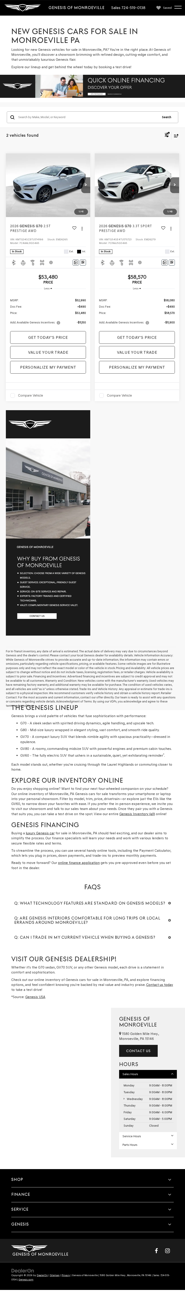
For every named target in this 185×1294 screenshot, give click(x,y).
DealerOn (42, 1275)
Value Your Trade (48, 352)
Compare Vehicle (30, 395)
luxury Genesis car (40, 833)
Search (166, 117)
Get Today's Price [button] (48, 337)
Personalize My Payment (48, 367)
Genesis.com (25, 1279)
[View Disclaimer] (51, 262)
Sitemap (55, 1275)
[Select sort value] (175, 136)
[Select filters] (167, 135)
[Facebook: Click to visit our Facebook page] (156, 1250)
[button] (85, 185)
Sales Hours (130, 1074)
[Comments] (76, 263)
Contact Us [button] (138, 1051)
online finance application (79, 863)
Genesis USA (35, 997)
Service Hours (132, 1136)
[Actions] (82, 228)
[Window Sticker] (83, 263)
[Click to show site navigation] (180, 8)
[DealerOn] (22, 1270)
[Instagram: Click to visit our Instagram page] (167, 1250)
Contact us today (159, 985)
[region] (48, 311)
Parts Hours (130, 1145)
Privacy (66, 1275)
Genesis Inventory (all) (137, 814)
